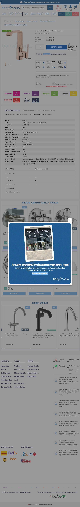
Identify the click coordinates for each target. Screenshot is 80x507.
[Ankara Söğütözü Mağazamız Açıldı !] (40, 283)
